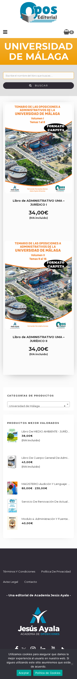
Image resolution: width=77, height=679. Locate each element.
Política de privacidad (56, 571)
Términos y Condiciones (19, 571)
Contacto (30, 581)
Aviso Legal (10, 581)
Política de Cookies (48, 672)
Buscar (40, 85)
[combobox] (38, 404)
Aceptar (24, 672)
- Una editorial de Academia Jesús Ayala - (38, 595)
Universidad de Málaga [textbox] (37, 406)
